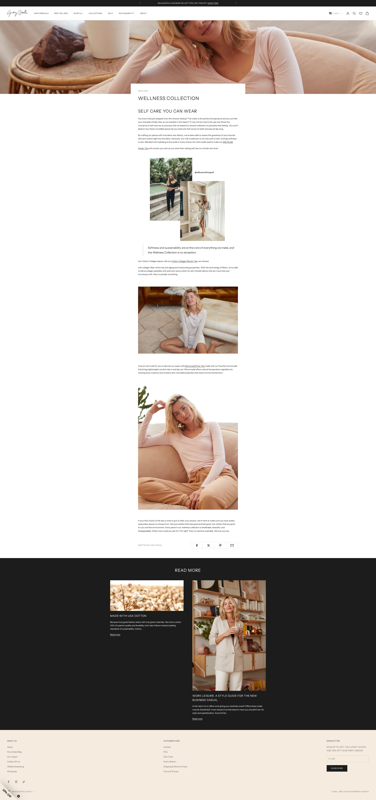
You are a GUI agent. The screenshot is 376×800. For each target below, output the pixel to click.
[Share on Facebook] (197, 545)
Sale (110, 13)
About (143, 13)
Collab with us (13, 761)
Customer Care (171, 741)
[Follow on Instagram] (16, 781)
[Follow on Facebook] (8, 781)
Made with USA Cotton (128, 616)
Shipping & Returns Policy (175, 766)
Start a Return (169, 761)
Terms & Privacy (171, 771)
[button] (9, 791)
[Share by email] (232, 545)
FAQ (165, 752)
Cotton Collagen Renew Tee (184, 261)
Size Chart (168, 756)
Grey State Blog (14, 752)
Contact (167, 747)
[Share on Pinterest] (220, 545)
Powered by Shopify (359, 792)
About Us (12, 741)
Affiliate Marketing (15, 766)
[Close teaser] (18, 796)
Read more (115, 634)
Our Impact (12, 756)
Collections (95, 13)
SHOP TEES (213, 3)
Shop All (78, 13)
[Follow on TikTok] (23, 781)
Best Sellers (61, 13)
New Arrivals (41, 13)
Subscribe (337, 768)
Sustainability (126, 13)
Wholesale (12, 771)
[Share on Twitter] (208, 545)
